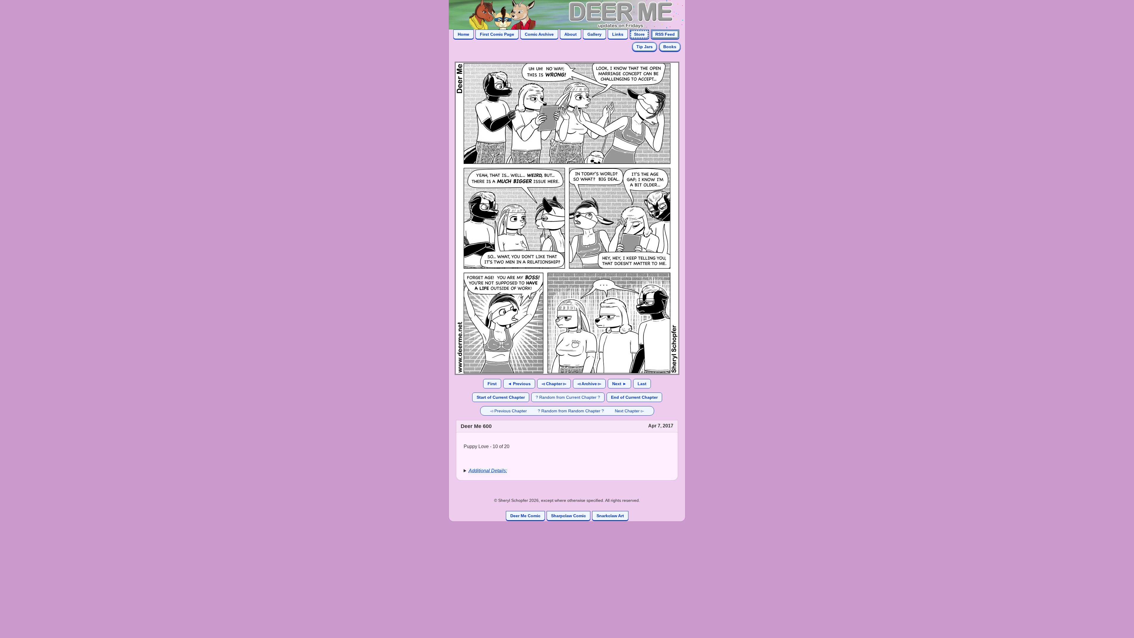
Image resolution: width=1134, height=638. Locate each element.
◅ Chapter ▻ (554, 383)
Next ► (619, 383)
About (570, 34)
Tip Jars (644, 46)
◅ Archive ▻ (589, 383)
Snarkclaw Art (610, 515)
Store (639, 34)
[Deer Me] (561, 14)
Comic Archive (539, 34)
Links (617, 34)
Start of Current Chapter (501, 397)
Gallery (594, 34)
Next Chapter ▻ (629, 410)
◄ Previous (519, 383)
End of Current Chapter (634, 397)
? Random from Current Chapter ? (568, 397)
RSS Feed (665, 34)
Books (669, 46)
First (492, 383)
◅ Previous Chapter (508, 410)
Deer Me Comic (525, 515)
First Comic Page (497, 34)
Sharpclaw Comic (568, 515)
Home (463, 34)
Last (642, 383)
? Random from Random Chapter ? (571, 410)
